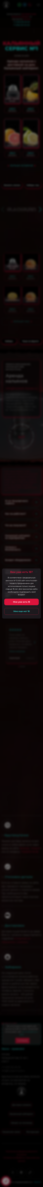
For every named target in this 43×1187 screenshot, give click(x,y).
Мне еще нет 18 (21, 611)
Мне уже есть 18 (21, 602)
